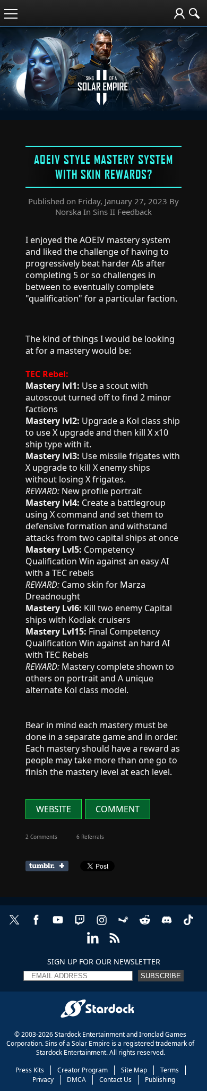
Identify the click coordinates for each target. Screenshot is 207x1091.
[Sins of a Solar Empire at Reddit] (145, 925)
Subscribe (161, 976)
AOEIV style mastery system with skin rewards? (103, 166)
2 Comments (41, 836)
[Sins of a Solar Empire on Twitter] (14, 925)
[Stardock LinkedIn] (93, 943)
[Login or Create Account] (179, 13)
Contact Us (115, 1079)
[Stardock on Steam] (123, 925)
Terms (169, 1070)
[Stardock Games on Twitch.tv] (80, 925)
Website (53, 809)
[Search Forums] (194, 13)
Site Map (134, 1070)
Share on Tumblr (50, 866)
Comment (118, 809)
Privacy (43, 1079)
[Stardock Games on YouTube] (58, 925)
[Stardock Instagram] (101, 925)
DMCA (76, 1079)
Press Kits (29, 1070)
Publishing (160, 1079)
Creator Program (82, 1070)
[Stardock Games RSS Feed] (115, 943)
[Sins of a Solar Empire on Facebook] (36, 925)
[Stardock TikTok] (188, 925)
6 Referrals (90, 836)
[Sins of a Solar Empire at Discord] (167, 925)
